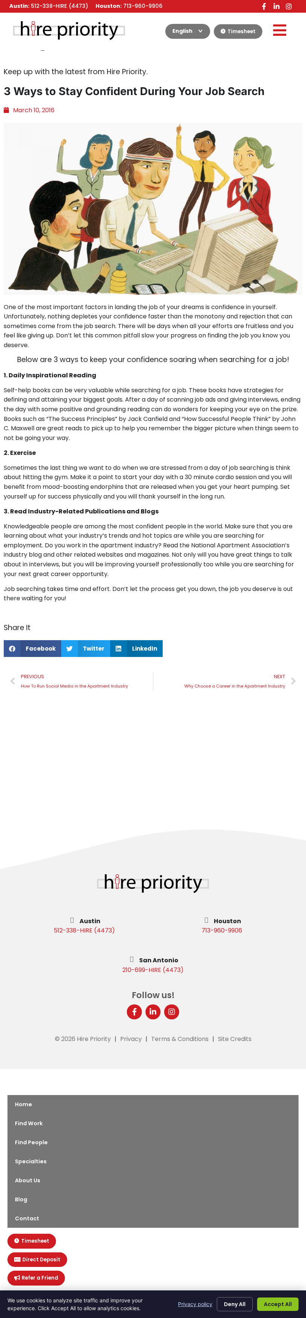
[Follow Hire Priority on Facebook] (264, 6)
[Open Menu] (279, 30)
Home (23, 1104)
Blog (21, 1199)
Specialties (31, 1161)
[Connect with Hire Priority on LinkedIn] (276, 6)
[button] (32, 648)
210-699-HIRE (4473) (153, 970)
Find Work (29, 1123)
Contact (27, 1218)
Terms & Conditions (180, 1039)
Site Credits (235, 1039)
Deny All (235, 1304)
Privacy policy (195, 1304)
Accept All (278, 1304)
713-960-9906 (222, 930)
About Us (27, 1180)
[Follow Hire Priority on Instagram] (288, 6)
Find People (31, 1142)
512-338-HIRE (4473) (84, 930)
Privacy (131, 1039)
